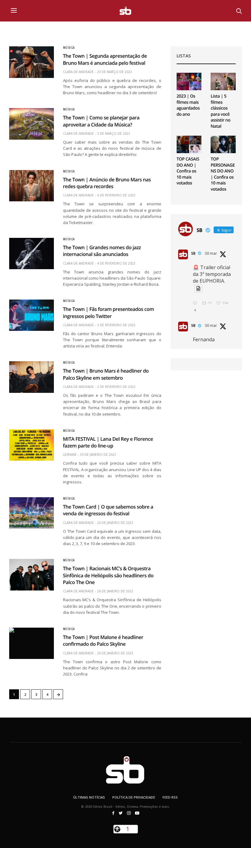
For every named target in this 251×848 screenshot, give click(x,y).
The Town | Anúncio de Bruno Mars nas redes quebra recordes (107, 183)
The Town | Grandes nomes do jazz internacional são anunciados (102, 250)
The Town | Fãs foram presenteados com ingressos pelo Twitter (108, 312)
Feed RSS (170, 797)
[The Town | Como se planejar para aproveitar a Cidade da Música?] (31, 123)
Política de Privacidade (133, 797)
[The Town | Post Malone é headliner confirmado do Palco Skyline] (31, 643)
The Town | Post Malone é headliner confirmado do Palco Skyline (103, 640)
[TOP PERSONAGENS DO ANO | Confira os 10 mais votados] (223, 144)
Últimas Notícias (89, 797)
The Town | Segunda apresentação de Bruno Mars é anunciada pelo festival (105, 59)
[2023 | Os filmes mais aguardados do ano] (189, 81)
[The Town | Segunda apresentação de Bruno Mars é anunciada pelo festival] (31, 62)
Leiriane (70, 454)
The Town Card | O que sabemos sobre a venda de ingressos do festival (108, 510)
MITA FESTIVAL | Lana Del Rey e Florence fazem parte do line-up (108, 442)
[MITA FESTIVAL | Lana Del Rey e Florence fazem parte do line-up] (31, 445)
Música (69, 47)
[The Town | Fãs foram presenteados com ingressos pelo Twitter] (31, 315)
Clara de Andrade (78, 72)
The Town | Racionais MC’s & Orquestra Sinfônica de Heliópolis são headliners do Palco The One (108, 575)
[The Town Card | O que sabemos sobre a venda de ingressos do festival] (31, 513)
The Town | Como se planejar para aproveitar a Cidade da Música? (101, 121)
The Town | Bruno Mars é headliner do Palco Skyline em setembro (106, 374)
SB (193, 253)
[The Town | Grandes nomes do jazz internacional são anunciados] (31, 253)
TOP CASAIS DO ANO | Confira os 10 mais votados (188, 171)
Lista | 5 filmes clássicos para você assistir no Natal (220, 111)
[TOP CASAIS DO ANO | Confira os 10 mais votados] (189, 144)
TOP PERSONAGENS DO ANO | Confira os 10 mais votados (223, 174)
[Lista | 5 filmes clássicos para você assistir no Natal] (223, 81)
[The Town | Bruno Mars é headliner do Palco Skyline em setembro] (31, 377)
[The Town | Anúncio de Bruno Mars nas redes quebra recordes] (31, 185)
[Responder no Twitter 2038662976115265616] (196, 303)
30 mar (211, 253)
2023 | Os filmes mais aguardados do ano (188, 105)
